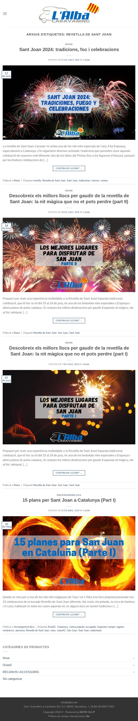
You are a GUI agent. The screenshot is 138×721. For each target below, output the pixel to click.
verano (104, 180)
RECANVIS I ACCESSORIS (21, 672)
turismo (95, 180)
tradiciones (84, 180)
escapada (91, 626)
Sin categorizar (12, 678)
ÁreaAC (52, 626)
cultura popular (76, 626)
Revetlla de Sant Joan (53, 180)
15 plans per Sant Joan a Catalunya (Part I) (69, 500)
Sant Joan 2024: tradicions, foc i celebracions (69, 49)
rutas (53, 630)
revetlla (37, 180)
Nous (6, 658)
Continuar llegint (69, 168)
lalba (86, 60)
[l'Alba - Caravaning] (69, 13)
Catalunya (62, 626)
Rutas (69, 44)
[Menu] (5, 13)
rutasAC (61, 630)
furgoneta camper (106, 626)
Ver (88, 716)
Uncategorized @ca (69, 495)
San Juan (63, 332)
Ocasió (7, 665)
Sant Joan (72, 180)
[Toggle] (133, 658)
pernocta (20, 630)
